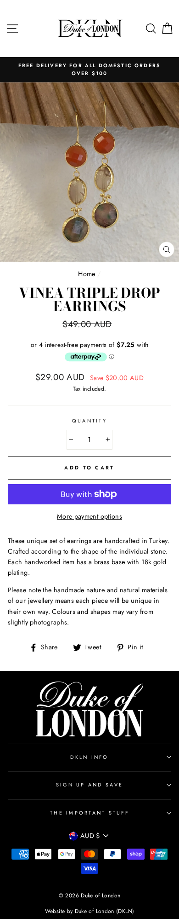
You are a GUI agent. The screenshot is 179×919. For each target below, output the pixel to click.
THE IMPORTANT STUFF (89, 812)
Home (86, 273)
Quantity (89, 420)
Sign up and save (89, 784)
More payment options (89, 516)
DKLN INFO (89, 757)
